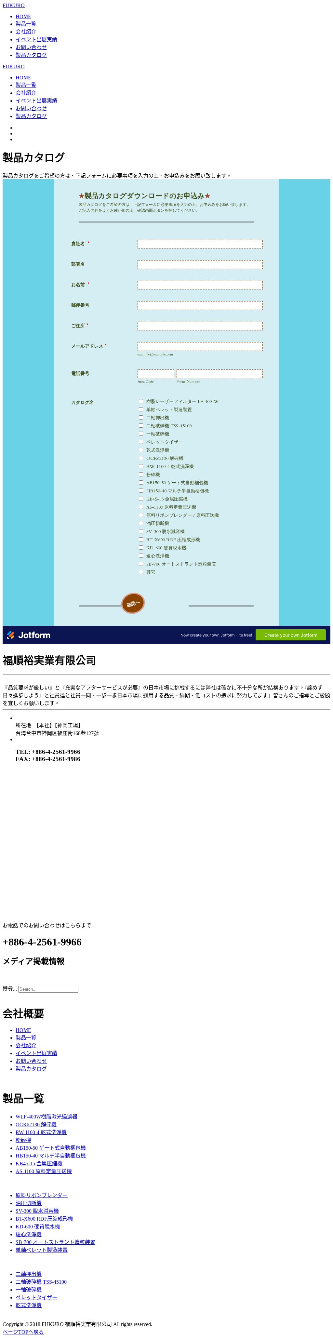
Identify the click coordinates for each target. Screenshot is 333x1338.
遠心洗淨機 (29, 1234)
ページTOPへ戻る (23, 1332)
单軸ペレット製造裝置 (42, 1250)
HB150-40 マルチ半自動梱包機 (51, 1155)
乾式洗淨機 (29, 1305)
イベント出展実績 (36, 39)
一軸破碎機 (29, 1289)
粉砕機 (23, 1140)
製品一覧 (26, 24)
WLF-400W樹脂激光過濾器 (46, 1116)
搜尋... (10, 989)
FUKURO (14, 5)
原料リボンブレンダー (42, 1195)
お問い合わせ (31, 47)
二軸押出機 (29, 1274)
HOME (23, 16)
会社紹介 (26, 31)
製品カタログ (31, 55)
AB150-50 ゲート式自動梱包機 (51, 1148)
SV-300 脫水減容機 (37, 1211)
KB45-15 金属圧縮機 (39, 1163)
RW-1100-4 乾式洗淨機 (41, 1132)
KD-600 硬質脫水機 (38, 1226)
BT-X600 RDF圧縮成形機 (44, 1219)
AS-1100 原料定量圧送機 (44, 1171)
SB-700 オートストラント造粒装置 (55, 1242)
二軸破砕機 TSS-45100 (41, 1282)
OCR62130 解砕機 (36, 1124)
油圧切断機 (29, 1203)
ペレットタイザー (36, 1297)
